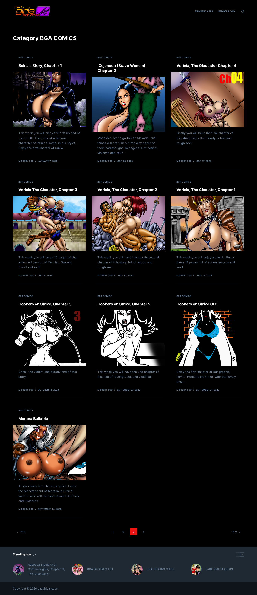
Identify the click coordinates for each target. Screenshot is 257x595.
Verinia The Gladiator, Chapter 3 (47, 189)
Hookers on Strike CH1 (197, 304)
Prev (23, 531)
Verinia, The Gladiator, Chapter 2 (127, 189)
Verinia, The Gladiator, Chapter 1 (206, 189)
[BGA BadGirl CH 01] (77, 569)
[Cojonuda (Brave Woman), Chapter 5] (128, 104)
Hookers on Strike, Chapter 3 (44, 304)
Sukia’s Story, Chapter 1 (40, 65)
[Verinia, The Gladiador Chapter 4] (207, 99)
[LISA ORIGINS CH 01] (137, 569)
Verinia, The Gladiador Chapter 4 (206, 65)
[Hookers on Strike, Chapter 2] (128, 337)
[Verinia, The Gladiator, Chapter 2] (128, 223)
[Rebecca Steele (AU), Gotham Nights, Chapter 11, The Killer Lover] (18, 569)
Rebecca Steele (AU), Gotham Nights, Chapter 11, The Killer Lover (46, 569)
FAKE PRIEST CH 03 (219, 569)
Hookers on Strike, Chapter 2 (124, 304)
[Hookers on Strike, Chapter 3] (49, 337)
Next (234, 531)
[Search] (242, 11)
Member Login (226, 11)
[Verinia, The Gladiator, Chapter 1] (207, 223)
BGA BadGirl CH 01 (100, 569)
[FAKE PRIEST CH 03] (196, 569)
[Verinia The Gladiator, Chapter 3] (49, 223)
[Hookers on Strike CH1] (207, 337)
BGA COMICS (25, 57)
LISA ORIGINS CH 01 (160, 569)
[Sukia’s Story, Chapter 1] (49, 99)
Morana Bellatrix (33, 418)
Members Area (204, 11)
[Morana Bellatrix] (49, 452)
